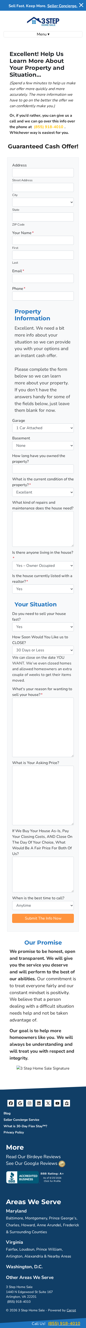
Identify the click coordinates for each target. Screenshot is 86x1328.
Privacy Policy (14, 1132)
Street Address (22, 180)
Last (15, 263)
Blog (7, 1113)
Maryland (16, 1211)
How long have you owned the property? (38, 458)
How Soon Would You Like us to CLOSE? (40, 639)
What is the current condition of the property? (43, 482)
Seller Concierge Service (21, 1119)
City (15, 195)
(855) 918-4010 (48, 127)
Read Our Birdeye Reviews (33, 1157)
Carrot (71, 1310)
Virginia (14, 1242)
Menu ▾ (43, 34)
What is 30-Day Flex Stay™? (25, 1126)
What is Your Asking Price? (35, 762)
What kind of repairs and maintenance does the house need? (42, 505)
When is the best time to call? (38, 898)
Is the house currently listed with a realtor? (42, 578)
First (15, 248)
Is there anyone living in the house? (42, 555)
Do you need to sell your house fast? (39, 616)
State (15, 210)
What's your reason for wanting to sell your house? (42, 691)
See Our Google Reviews (31, 1163)
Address (19, 165)
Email (18, 271)
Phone (18, 288)
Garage (18, 420)
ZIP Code (18, 224)
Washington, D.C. (24, 1267)
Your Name (23, 233)
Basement (21, 438)
